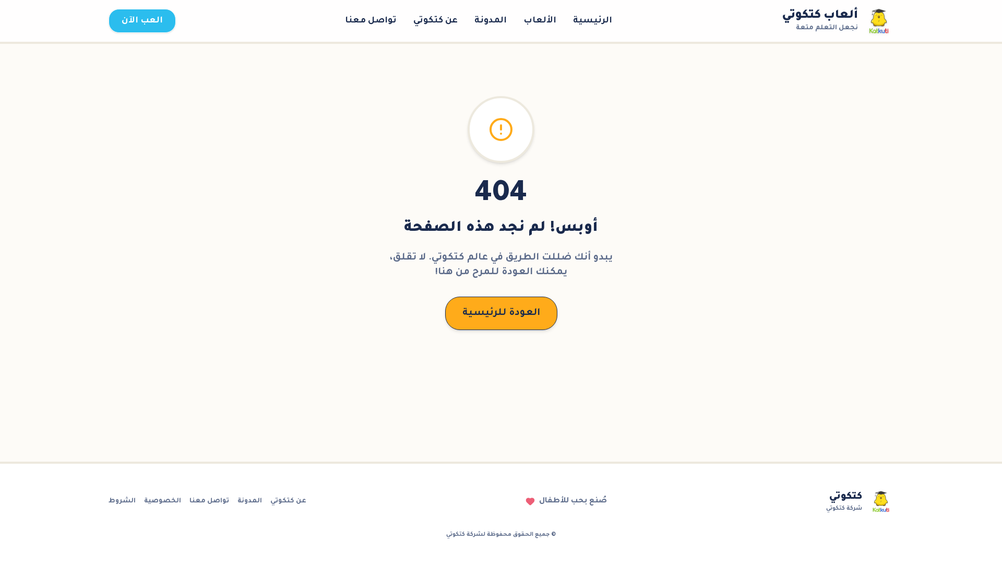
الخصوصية (162, 501)
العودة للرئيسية (501, 313)
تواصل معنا (371, 21)
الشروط (122, 501)
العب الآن (142, 21)
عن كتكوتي (435, 21)
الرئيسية (592, 21)
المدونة (490, 21)
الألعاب (539, 21)
